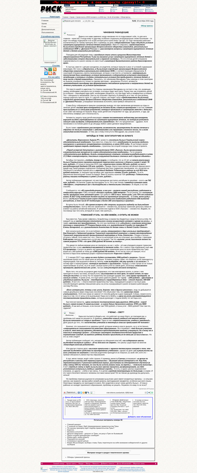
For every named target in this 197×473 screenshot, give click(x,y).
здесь (48, 88)
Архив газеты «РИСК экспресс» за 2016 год (91, 17)
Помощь (68, 11)
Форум (148, 7)
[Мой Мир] (86, 392)
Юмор (88, 463)
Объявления (127, 7)
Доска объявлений (124, 463)
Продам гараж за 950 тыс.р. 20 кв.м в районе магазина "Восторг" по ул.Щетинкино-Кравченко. (74, 403)
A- (83, 21)
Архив (101, 7)
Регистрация (69, 7)
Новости (114, 7)
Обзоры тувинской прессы (78, 457)
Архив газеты (71, 463)
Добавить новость (107, 463)
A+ (89, 21)
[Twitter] (81, 392)
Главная (44, 20)
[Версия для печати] (72, 21)
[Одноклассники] (83, 392)
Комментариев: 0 (50, 62)
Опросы (136, 7)
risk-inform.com (98, 471)
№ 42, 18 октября (113, 17)
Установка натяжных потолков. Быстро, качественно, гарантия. (141, 403)
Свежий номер (58, 463)
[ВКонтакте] (79, 392)
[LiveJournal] (88, 392)
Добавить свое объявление (139, 417)
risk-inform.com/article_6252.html (119, 393)
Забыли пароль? (70, 9)
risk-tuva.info (46, 98)
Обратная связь (139, 463)
